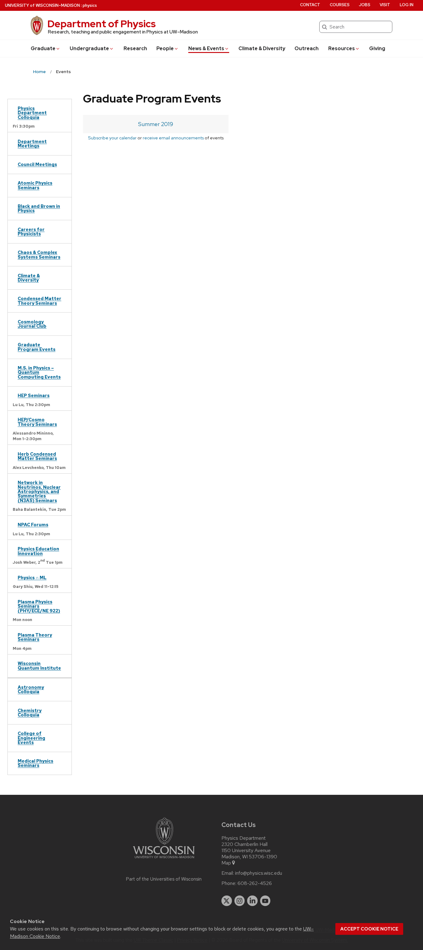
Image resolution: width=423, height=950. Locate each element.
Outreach (306, 48)
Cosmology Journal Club (32, 324)
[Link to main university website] (164, 859)
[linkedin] (252, 900)
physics (90, 5)
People (165, 48)
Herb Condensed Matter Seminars (37, 456)
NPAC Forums (33, 525)
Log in (406, 4)
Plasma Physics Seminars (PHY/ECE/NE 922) (39, 606)
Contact (310, 4)
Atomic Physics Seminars (35, 185)
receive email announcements (173, 138)
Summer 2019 (155, 124)
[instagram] (239, 900)
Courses (340, 4)
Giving (377, 48)
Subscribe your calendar (112, 138)
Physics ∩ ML (32, 577)
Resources (341, 48)
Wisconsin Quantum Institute (39, 665)
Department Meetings (32, 143)
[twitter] (226, 900)
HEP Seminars (34, 395)
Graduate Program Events (36, 347)
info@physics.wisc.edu (258, 873)
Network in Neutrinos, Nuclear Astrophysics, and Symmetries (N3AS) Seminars (39, 491)
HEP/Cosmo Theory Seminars (37, 422)
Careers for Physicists (31, 231)
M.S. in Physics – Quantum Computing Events (39, 372)
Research (135, 48)
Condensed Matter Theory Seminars (39, 301)
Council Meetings (37, 164)
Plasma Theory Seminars (35, 637)
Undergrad (89, 48)
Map (226, 863)
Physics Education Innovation (38, 551)
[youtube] (265, 900)
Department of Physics (101, 23)
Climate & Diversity (261, 48)
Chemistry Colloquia (29, 712)
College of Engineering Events (31, 737)
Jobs (364, 4)
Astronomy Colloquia (31, 689)
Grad (43, 48)
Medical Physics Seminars (35, 763)
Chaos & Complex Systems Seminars (39, 254)
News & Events (206, 48)
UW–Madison (42, 5)
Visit (385, 4)
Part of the (164, 879)
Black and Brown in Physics (39, 208)
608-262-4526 (255, 883)
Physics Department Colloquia (32, 112)
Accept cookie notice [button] (369, 929)
